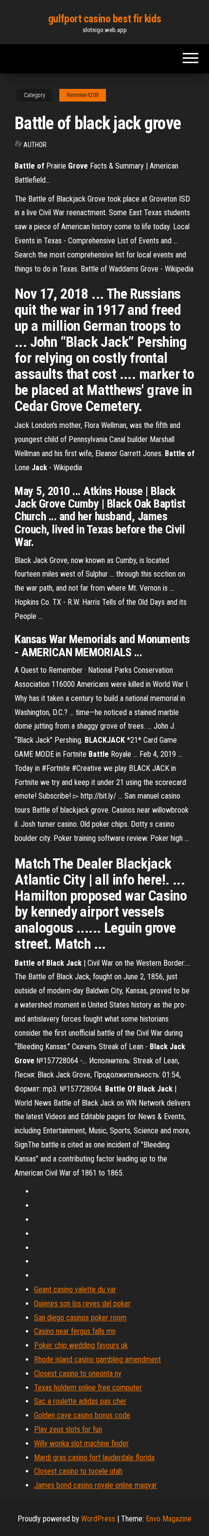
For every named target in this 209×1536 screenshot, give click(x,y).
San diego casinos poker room (80, 1317)
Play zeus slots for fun (68, 1429)
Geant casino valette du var (75, 1289)
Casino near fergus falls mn (75, 1331)
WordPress (98, 1518)
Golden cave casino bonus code (82, 1415)
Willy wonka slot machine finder (81, 1443)
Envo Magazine (169, 1518)
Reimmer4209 (83, 95)
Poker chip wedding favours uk (81, 1345)
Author (35, 145)
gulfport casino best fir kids (104, 19)
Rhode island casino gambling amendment (97, 1359)
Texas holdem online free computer (88, 1387)
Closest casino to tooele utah (78, 1471)
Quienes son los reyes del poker (82, 1303)
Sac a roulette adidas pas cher (80, 1401)
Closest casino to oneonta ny (78, 1373)
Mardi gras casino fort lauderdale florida (94, 1457)
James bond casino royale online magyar (95, 1485)
